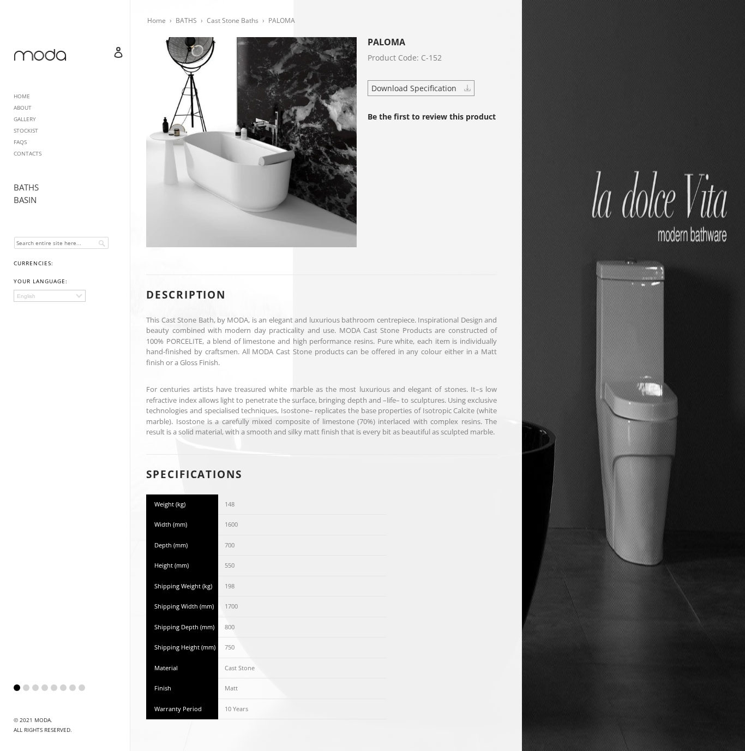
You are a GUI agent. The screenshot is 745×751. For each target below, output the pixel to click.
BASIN (25, 199)
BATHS (26, 187)
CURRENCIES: (33, 263)
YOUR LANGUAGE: (41, 281)
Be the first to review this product (432, 116)
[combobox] (61, 243)
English (26, 296)
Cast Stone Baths (233, 20)
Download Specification (415, 88)
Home (156, 20)
